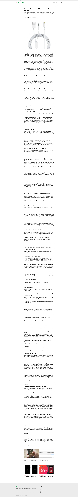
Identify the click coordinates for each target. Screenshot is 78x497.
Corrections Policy (42, 490)
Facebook (28, 17)
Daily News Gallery (26, 16)
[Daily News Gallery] (20, 3)
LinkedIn (35, 17)
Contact (41, 488)
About (40, 487)
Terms (40, 492)
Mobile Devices (28, 7)
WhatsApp (32, 17)
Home (25, 7)
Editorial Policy (41, 489)
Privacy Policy (41, 491)
